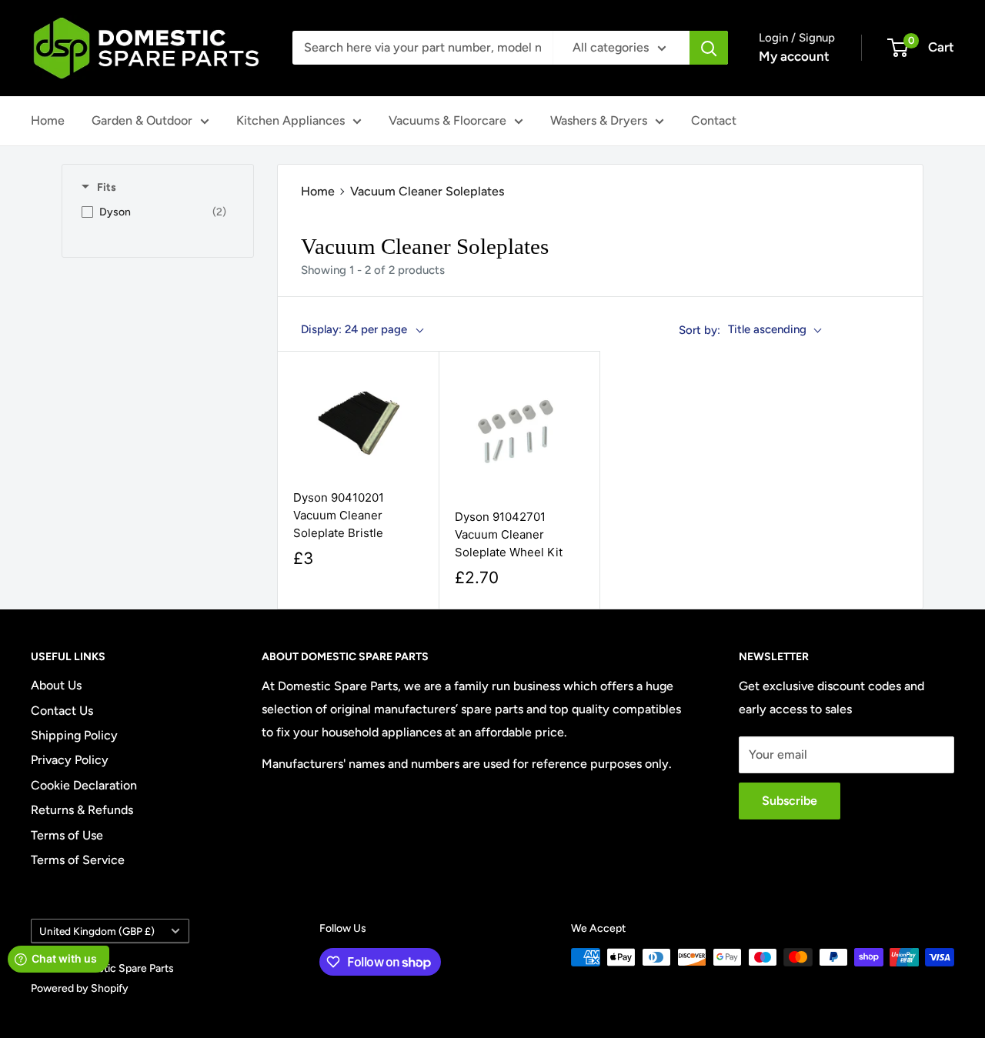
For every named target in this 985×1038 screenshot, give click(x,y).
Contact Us (62, 710)
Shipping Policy (74, 735)
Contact (713, 120)
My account (794, 56)
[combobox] (422, 48)
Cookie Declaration (84, 785)
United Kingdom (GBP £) (97, 931)
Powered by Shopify (80, 988)
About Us (56, 685)
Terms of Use (67, 835)
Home (48, 120)
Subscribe (789, 800)
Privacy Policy (70, 760)
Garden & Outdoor (142, 120)
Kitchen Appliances (290, 120)
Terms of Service (78, 860)
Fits (106, 187)
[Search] (709, 48)
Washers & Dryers (598, 120)
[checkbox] (154, 212)
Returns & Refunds (82, 810)
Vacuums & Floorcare (447, 120)
